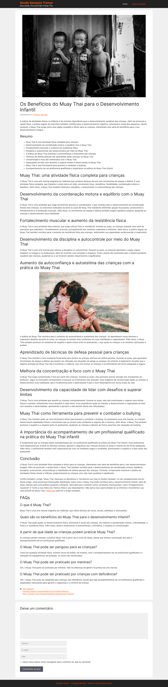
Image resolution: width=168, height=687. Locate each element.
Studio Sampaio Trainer (36, 2)
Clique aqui (51, 491)
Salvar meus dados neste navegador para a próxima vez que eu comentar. (57, 662)
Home (125, 4)
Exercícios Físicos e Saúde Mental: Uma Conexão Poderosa (45, 591)
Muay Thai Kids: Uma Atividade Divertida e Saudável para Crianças (48, 594)
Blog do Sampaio (139, 4)
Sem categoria (28, 589)
